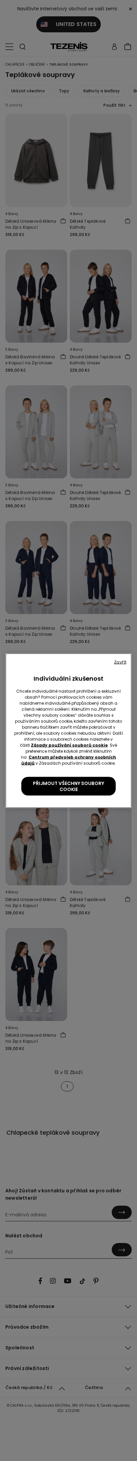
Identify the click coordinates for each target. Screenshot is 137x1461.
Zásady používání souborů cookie (69, 745)
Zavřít (120, 662)
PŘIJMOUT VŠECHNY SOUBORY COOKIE (68, 786)
